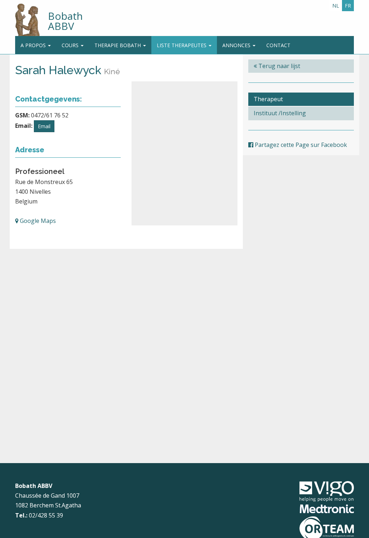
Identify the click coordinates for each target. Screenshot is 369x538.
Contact (278, 45)
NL (335, 5)
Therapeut (268, 99)
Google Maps (37, 221)
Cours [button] (71, 45)
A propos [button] (34, 45)
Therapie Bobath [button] (118, 45)
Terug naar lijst (278, 66)
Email (44, 126)
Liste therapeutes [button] (182, 45)
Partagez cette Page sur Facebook (300, 145)
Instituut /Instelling (280, 113)
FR (348, 5)
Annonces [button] (237, 45)
